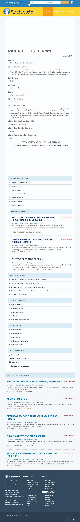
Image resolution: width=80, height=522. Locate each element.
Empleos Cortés (16, 316)
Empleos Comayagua (17, 312)
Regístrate (30, 480)
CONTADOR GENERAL (18, 294)
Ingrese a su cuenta (50, 482)
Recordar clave (49, 484)
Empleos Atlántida (16, 305)
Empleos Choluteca (17, 308)
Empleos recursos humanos (19, 341)
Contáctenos (49, 495)
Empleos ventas (16, 330)
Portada (48, 11)
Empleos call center (17, 345)
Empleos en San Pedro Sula (19, 182)
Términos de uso (32, 501)
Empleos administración (18, 194)
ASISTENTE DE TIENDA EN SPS (26, 259)
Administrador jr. (17, 399)
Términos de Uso (16, 362)
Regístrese (48, 480)
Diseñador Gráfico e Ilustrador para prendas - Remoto (32, 240)
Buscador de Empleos (61, 145)
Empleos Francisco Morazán (20, 319)
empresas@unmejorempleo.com (14, 504)
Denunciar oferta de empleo (20, 366)
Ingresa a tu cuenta (32, 482)
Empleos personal (16, 205)
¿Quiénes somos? (50, 501)
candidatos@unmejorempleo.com (14, 496)
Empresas (70, 11)
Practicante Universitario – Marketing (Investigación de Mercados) (33, 218)
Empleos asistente (17, 190)
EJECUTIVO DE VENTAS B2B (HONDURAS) (25, 283)
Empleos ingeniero (17, 333)
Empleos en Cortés (17, 186)
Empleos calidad (16, 337)
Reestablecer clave (32, 484)
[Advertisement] (40, 32)
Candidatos (59, 11)
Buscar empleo (31, 499)
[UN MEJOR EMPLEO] (19, 9)
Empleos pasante (16, 201)
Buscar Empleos (15, 355)
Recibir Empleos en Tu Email (20, 358)
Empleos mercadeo (17, 198)
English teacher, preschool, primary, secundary (34, 381)
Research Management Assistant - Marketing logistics (32, 454)
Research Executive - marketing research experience (28, 287)
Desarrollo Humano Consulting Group (22, 63)
